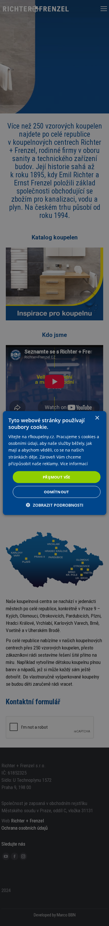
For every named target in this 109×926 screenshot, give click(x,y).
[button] (54, 505)
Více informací (74, 463)
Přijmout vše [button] (56, 476)
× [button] (97, 418)
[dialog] (54, 463)
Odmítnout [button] (56, 491)
